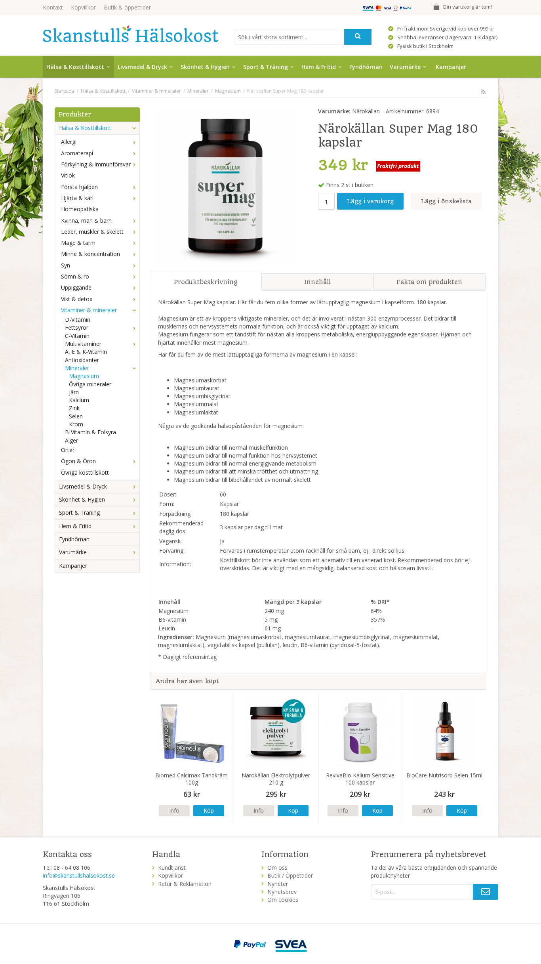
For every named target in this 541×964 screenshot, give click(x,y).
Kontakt (53, 7)
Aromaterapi (77, 153)
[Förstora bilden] (225, 186)
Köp (209, 810)
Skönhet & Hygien (205, 67)
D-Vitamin (77, 319)
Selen (76, 416)
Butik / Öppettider (290, 875)
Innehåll (317, 282)
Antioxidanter (82, 360)
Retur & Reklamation (184, 884)
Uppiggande (76, 287)
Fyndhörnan (366, 67)
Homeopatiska (80, 209)
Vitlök (68, 175)
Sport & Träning (265, 67)
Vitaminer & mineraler (89, 310)
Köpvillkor (83, 7)
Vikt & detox (76, 299)
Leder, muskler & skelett (92, 231)
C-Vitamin (77, 336)
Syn (65, 265)
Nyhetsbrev (282, 891)
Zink (74, 408)
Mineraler (77, 368)
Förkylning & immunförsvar (96, 164)
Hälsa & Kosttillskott (75, 67)
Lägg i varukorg (370, 201)
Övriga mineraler (90, 384)
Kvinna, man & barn (86, 220)
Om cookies (282, 899)
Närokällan (349, 111)
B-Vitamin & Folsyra (90, 432)
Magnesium (84, 376)
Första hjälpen (79, 187)
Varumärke (405, 67)
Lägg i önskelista (446, 201)
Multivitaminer (83, 343)
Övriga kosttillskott (85, 472)
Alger (71, 440)
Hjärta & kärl (77, 198)
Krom (76, 424)
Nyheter (277, 884)
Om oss (277, 867)
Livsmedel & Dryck (142, 67)
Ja (222, 541)
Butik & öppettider (127, 7)
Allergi (68, 141)
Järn (74, 392)
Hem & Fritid (318, 67)
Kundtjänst (172, 867)
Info (174, 810)
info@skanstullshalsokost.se (79, 875)
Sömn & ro (75, 276)
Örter (67, 450)
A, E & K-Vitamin (86, 351)
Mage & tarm (78, 242)
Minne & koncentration (90, 254)
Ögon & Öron (78, 461)
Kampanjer (451, 67)
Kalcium (79, 400)
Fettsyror (76, 327)
